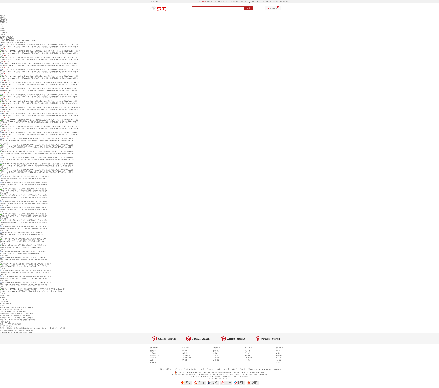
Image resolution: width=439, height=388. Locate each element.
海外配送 (184, 360)
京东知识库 (3, 18)
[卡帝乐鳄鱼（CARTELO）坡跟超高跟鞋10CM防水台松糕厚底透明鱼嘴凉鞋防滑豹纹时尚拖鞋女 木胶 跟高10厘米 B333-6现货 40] (40, 107)
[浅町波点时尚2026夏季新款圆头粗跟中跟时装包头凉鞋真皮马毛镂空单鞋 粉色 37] (25, 257)
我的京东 (225, 2)
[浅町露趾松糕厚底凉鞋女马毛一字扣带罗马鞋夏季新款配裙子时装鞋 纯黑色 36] (24, 182)
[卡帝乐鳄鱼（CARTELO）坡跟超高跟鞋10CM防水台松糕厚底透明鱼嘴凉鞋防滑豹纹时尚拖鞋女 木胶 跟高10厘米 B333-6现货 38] (40, 120)
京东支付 (221, 379)
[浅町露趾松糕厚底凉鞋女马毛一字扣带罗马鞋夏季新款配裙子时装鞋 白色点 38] (24, 214)
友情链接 (218, 369)
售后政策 (247, 351)
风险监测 (242, 369)
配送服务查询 (186, 355)
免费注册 (209, 2)
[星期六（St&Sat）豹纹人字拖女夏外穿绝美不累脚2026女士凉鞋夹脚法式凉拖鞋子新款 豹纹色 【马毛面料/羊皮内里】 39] (37, 157)
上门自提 (184, 351)
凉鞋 (5, 36)
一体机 (2, 24)
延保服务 (279, 355)
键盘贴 (2, 28)
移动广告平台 (28, 332)
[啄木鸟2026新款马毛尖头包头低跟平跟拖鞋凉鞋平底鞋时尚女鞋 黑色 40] (23, 245)
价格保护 (247, 353)
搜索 (248, 8)
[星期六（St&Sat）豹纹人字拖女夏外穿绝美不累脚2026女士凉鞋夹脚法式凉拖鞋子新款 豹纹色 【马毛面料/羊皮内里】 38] (37, 164)
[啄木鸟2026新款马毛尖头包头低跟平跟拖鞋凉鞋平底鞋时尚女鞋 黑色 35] (23, 232)
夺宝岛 (278, 351)
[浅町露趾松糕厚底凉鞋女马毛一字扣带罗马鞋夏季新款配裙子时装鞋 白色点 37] (24, 176)
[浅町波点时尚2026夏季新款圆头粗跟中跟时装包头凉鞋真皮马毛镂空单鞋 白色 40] (25, 282)
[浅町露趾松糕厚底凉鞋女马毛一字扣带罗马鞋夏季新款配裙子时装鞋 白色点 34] (24, 226)
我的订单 (217, 2)
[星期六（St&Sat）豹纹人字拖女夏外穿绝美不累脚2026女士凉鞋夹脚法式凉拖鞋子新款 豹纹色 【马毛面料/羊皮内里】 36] (37, 145)
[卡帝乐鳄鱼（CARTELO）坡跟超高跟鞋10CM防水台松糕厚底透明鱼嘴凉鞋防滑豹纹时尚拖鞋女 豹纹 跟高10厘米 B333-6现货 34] (40, 126)
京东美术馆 (3, 32)
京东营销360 (4, 332)
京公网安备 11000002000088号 (187, 372)
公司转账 (216, 360)
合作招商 (185, 369)
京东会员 (235, 2)
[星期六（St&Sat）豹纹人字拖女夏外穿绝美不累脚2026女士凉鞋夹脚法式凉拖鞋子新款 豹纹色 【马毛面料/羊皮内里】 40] (37, 151)
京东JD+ (278, 362)
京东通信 (279, 360)
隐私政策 (250, 369)
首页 (1, 36)
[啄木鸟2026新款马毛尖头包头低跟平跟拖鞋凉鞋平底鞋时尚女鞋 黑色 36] (23, 251)
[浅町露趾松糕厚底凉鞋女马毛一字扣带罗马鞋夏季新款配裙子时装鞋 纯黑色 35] (24, 201)
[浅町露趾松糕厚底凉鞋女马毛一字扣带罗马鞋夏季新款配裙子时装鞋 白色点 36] (24, 207)
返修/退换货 (248, 358)
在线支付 (216, 353)
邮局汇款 (216, 358)
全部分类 (2, 16)
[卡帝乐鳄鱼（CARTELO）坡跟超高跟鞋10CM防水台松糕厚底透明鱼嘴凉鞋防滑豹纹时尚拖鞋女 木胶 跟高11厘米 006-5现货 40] (39, 101)
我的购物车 (273, 8)
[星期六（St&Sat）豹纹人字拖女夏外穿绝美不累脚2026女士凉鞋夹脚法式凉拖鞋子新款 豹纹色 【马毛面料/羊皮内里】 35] (37, 170)
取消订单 (247, 360)
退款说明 (247, 355)
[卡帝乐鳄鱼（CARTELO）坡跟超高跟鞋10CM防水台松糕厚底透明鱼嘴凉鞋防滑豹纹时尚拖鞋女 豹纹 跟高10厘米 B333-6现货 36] (40, 69)
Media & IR (277, 369)
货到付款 (216, 351)
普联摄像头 (3, 22)
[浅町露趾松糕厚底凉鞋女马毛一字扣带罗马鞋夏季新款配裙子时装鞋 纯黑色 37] (24, 220)
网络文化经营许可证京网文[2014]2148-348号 (227, 374)
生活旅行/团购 (154, 355)
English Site (267, 369)
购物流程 (153, 351)
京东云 (228, 379)
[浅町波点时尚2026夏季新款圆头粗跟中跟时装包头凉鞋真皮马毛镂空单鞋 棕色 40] (25, 270)
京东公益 (258, 369)
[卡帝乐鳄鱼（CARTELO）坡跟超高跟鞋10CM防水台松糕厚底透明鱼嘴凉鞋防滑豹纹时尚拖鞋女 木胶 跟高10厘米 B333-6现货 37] (40, 51)
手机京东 (253, 2)
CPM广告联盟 (12, 332)
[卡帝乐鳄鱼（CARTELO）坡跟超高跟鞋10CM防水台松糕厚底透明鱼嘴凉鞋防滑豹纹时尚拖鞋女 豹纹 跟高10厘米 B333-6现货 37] (40, 113)
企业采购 (243, 2)
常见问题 (153, 358)
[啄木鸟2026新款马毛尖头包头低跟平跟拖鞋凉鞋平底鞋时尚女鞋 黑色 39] (23, 239)
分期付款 (216, 355)
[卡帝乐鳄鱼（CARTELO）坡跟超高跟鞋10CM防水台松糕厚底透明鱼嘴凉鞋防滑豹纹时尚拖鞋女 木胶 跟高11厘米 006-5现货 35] (39, 95)
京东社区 (234, 369)
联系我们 (169, 369)
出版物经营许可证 (205, 374)
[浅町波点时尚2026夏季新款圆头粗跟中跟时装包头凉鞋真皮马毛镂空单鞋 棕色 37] (25, 264)
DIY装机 (278, 353)
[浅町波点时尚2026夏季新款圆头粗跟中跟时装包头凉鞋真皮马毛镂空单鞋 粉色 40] (25, 276)
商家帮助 (193, 369)
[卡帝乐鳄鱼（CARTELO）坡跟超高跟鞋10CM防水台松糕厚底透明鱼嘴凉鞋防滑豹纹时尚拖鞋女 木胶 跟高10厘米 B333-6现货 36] (40, 57)
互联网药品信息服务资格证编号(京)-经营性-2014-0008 (228, 372)
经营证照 (245, 376)
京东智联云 (20, 332)
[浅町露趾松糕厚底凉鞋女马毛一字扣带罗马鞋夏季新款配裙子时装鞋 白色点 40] (24, 189)
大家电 (152, 360)
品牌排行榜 (3, 20)
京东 (165, 9)
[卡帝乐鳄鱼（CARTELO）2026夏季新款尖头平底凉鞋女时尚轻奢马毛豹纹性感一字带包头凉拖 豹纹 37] (32, 289)
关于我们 (161, 369)
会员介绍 (153, 353)
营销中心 (201, 369)
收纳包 (2, 26)
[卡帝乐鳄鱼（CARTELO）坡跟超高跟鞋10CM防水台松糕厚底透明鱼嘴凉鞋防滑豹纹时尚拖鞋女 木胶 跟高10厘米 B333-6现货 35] (40, 76)
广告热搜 (35, 332)
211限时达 (185, 353)
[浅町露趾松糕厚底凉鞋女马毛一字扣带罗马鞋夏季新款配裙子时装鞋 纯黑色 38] (24, 195)
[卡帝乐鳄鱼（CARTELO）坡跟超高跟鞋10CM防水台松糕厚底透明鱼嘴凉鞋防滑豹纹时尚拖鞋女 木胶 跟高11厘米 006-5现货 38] (39, 132)
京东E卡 (278, 358)
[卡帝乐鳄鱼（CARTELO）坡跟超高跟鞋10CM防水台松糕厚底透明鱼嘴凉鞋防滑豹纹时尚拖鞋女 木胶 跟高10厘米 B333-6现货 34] (40, 44)
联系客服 (153, 362)
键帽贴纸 (2, 30)
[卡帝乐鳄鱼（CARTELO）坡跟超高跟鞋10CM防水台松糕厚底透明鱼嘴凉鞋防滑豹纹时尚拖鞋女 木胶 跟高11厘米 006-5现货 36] (39, 88)
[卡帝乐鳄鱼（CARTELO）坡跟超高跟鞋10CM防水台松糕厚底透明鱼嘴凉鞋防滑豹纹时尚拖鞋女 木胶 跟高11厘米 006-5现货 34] (39, 63)
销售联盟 (226, 369)
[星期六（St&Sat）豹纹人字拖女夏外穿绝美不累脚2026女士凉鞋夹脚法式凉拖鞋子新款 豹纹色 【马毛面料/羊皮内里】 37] (37, 138)
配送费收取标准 (186, 358)
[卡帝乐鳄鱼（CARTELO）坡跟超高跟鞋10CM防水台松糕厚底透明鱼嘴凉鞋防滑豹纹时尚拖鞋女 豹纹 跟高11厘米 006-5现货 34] (39, 82)
